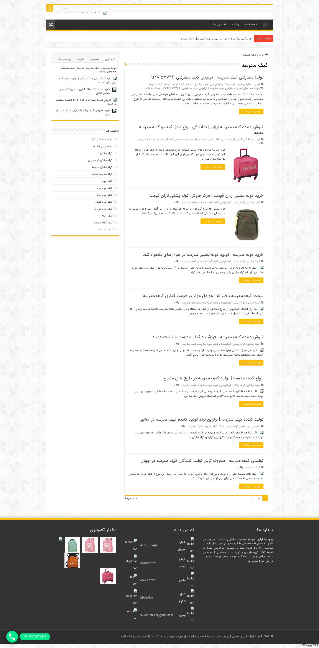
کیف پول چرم (104, 188)
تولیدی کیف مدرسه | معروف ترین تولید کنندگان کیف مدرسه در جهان (202, 461)
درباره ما (235, 24)
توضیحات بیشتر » (251, 111)
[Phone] (12, 637)
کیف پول (107, 181)
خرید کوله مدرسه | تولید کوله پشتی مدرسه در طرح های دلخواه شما (202, 254)
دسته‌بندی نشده (250, 426)
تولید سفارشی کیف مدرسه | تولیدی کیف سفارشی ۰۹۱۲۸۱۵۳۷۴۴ (206, 77)
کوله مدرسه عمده (186, 139)
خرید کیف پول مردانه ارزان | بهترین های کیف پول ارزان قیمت (216, 38)
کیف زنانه (107, 216)
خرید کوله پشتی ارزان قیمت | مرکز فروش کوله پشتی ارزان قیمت (206, 195)
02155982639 (148, 563)
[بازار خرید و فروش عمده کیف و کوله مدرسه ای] (78, 13)
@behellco (146, 598)
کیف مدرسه (155, 84)
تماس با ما (219, 24)
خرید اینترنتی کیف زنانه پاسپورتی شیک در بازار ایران (83, 112)
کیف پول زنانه (104, 195)
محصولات (251, 24)
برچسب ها (64, 59)
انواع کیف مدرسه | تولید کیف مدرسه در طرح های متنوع (213, 378)
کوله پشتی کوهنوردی (222, 84)
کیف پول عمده (103, 202)
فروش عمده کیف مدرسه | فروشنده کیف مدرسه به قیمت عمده (208, 337)
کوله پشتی (228, 139)
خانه (265, 24)
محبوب (94, 59)
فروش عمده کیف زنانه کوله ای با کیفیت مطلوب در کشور (86, 102)
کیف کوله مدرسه (174, 84)
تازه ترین (110, 59)
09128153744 (148, 546)
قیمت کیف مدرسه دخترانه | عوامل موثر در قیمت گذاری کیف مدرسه (203, 296)
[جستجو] (49, 8)
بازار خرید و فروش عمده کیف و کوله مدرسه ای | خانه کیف (155, 636)
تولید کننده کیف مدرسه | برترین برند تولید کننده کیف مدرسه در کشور (201, 419)
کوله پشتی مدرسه (197, 84)
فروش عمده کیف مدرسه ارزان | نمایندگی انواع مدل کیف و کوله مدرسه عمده (201, 130)
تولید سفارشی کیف (248, 84)
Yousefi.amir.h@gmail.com (156, 615)
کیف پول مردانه (103, 209)
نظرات (80, 59)
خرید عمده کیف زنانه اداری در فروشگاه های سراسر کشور (84, 91)
